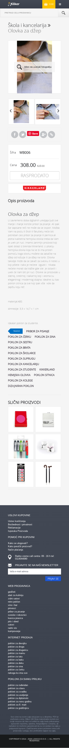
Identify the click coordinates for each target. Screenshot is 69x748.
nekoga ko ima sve (17, 673)
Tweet (22, 134)
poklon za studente (22, 369)
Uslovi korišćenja (16, 521)
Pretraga (63, 12)
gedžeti (11, 592)
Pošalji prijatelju (43, 134)
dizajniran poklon (21, 386)
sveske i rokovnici (17, 615)
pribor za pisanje (37, 331)
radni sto (12, 628)
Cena (13, 165)
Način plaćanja (15, 549)
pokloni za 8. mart (17, 704)
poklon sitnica (44, 375)
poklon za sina (45, 336)
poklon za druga (16, 646)
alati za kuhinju (15, 595)
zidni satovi (14, 598)
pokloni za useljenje (18, 695)
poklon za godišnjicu (18, 708)
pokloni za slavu (16, 688)
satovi (11, 624)
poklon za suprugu (21, 358)
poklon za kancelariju (23, 364)
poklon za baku (16, 659)
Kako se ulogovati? (18, 543)
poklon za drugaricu (18, 650)
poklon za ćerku (19, 336)
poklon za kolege (20, 380)
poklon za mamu (16, 653)
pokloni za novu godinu (19, 701)
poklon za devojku (17, 643)
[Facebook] (14, 134)
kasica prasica (15, 618)
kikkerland (47, 369)
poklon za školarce (22, 353)
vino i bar (12, 605)
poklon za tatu (15, 656)
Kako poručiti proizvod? (20, 546)
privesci (12, 608)
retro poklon (14, 601)
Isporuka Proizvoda (18, 531)
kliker (13, 4)
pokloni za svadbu (17, 691)
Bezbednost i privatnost (20, 524)
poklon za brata (19, 347)
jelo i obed (13, 621)
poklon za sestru (20, 342)
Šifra (13, 152)
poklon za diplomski (18, 698)
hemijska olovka (19, 375)
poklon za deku (16, 663)
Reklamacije (14, 527)
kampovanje (14, 631)
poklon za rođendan (18, 685)
